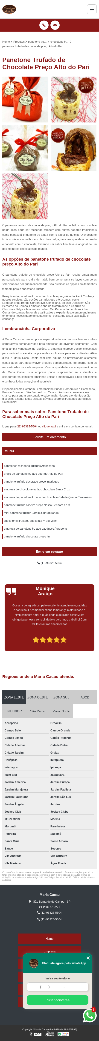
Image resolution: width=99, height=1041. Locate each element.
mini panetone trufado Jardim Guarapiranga (31, 513)
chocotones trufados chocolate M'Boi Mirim (30, 520)
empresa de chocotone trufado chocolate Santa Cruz (37, 489)
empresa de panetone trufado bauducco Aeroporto (35, 528)
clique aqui (49, 426)
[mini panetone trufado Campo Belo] (74, 148)
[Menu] (92, 9)
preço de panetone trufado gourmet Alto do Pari (33, 473)
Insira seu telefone (58, 978)
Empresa (49, 951)
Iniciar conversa (58, 1000)
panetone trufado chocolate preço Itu (27, 536)
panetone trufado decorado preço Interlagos (31, 481)
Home (49, 938)
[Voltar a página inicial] (9, 9)
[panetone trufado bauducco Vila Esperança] (25, 148)
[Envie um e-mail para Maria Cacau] (55, 25)
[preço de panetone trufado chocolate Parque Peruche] (74, 100)
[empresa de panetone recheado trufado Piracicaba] (25, 196)
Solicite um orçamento (49, 437)
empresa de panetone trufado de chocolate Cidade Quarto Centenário (48, 497)
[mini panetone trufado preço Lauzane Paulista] (25, 100)
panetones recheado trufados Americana (29, 466)
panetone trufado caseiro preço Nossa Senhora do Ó (37, 505)
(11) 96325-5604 (27, 426)
